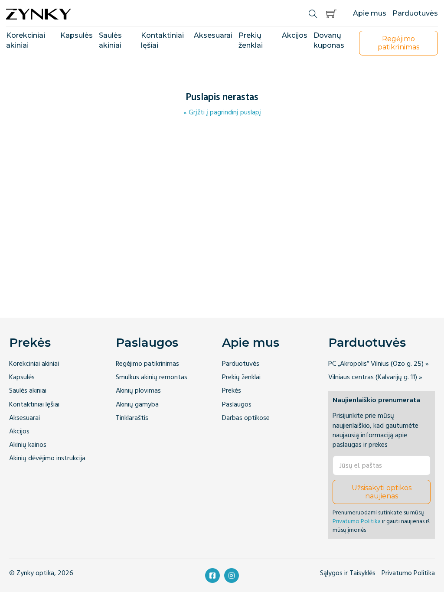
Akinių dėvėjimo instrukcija (47, 458)
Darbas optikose (246, 418)
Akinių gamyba (137, 405)
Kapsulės (76, 35)
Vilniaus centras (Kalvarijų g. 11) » (375, 377)
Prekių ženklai (250, 40)
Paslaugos (147, 342)
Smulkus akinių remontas (151, 377)
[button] (331, 14)
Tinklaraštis (132, 418)
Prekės (30, 342)
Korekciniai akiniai (25, 40)
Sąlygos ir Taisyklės (347, 573)
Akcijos (294, 35)
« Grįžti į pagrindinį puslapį (222, 112)
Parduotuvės (415, 13)
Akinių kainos (27, 445)
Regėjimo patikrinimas (147, 364)
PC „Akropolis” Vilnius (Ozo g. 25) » (378, 364)
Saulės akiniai (110, 40)
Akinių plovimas (138, 391)
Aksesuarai (213, 35)
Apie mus (369, 13)
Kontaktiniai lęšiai (162, 40)
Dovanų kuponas (328, 40)
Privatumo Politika (357, 521)
